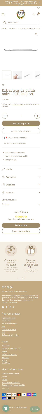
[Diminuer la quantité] (5, 116)
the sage (23, 407)
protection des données (11, 382)
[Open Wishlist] (38, 8)
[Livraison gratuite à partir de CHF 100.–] (31, 250)
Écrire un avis (21, 225)
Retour (4, 351)
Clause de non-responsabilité (13, 385)
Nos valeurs (6, 321)
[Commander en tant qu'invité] (11, 250)
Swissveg (5, 357)
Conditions (6, 363)
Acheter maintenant (21, 131)
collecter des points (9, 354)
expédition (6, 346)
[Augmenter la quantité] (37, 116)
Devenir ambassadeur (10, 373)
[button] (38, 14)
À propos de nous (9, 318)
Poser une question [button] (21, 231)
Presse (4, 376)
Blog (3, 326)
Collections (13, 28)
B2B (3, 332)
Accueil (4, 28)
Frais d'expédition (17, 104)
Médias (4, 379)
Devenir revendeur (9, 329)
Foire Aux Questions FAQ (11, 348)
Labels (4, 360)
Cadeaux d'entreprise (10, 335)
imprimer (5, 388)
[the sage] (21, 14)
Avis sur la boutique (9, 323)
